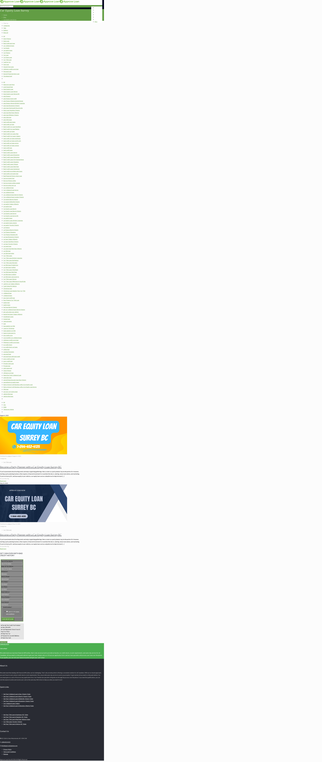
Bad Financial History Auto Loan (12, 176)
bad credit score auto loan (10, 173)
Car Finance (6, 53)
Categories (6, 25)
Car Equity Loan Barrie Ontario (12, 211)
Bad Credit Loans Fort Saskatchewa (13, 159)
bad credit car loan (8, 124)
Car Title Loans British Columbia (12, 258)
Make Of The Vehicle (7, 566)
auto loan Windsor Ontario (11, 115)
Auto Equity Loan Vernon (10, 91)
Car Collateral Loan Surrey (10, 190)
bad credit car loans (9, 131)
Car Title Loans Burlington (10, 260)
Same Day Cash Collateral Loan (12, 375)
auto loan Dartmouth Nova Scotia (13, 108)
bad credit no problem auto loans (12, 171)
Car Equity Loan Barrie (9, 209)
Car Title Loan (7, 60)
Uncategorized (7, 76)
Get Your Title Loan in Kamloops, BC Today (15, 714)
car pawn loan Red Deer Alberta (12, 248)
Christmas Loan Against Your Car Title (14, 291)
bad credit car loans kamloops (12, 138)
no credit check (7, 345)
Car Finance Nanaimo (9, 232)
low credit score (8, 335)
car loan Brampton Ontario (11, 237)
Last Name (4, 587)
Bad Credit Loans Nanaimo (11, 162)
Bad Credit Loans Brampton (11, 155)
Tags (4, 28)
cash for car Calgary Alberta (11, 284)
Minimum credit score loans (11, 342)
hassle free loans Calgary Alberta (12, 314)
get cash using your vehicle (11, 312)
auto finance (6, 96)
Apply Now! (4, 642)
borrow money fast (8, 178)
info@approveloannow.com (9, 746)
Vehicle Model (5, 576)
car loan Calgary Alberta (10, 239)
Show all (5, 32)
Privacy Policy (7, 749)
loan (4, 323)
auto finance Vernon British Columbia (14, 103)
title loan (5, 389)
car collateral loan (8, 187)
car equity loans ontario (10, 223)
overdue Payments (8, 352)
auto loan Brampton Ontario (11, 105)
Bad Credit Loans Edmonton (11, 157)
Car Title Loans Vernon (9, 279)
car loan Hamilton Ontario (10, 241)
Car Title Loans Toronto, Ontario (12, 721)
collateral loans (7, 295)
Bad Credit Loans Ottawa (10, 164)
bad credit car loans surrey (11, 143)
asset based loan (8, 87)
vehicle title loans (8, 396)
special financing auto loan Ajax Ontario (14, 380)
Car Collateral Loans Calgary (11, 703)
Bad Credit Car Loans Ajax (10, 134)
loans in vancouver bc (9, 333)
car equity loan (7, 206)
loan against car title (9, 326)
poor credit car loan (9, 359)
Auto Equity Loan (8, 89)
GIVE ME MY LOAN (7, 619)
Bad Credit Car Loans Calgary (11, 136)
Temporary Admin (8, 409)
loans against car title (9, 330)
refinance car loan (8, 373)
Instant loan (6, 319)
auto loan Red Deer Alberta (11, 112)
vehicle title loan (8, 394)
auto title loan (7, 117)
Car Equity (6, 48)
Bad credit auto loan (9, 43)
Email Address (5, 592)
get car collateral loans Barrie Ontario (14, 309)
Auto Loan (6, 41)
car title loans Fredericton (10, 265)
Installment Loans (8, 316)
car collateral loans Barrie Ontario (13, 195)
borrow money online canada (11, 183)
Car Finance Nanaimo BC (10, 234)
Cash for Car (7, 62)
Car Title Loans (7, 255)
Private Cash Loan (8, 363)
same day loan (7, 377)
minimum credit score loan (10, 69)
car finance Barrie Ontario (10, 230)
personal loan (7, 354)
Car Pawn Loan (7, 57)
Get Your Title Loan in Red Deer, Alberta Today (16, 719)
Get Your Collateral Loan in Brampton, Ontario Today (18, 701)
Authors (5, 30)
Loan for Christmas (8, 328)
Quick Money (7, 370)
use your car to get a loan (10, 391)
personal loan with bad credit (11, 356)
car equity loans (7, 50)
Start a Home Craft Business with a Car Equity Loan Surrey (20, 387)
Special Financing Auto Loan (11, 74)
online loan (6, 349)
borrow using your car (9, 185)
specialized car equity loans (11, 382)
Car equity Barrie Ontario (10, 199)
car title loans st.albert (9, 274)
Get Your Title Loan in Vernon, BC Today (14, 724)
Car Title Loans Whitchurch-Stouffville (14, 281)
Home (5, 15)
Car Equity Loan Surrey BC (10, 216)
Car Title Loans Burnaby (10, 262)
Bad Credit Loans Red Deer (11, 166)
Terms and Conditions (9, 752)
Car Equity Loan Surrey (9, 19)
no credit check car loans (10, 347)
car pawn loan (7, 246)
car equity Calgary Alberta (11, 204)
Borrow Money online (9, 180)
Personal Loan (7, 71)
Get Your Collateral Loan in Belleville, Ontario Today (18, 699)
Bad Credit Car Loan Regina (11, 129)
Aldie (4, 407)
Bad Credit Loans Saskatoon (11, 169)
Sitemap (5, 754)
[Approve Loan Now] (39, 3)
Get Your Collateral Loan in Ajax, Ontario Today (16, 694)
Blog (4, 17)
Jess (4, 404)
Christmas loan (7, 288)
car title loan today (8, 253)
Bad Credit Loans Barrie (10, 152)
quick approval (7, 368)
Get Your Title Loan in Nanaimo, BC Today (15, 717)
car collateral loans (8, 45)
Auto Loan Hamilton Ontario (11, 110)
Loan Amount (5, 602)
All (4, 36)
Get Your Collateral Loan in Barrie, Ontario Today (17, 696)
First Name (4, 581)
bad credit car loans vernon (11, 145)
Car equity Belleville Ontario (11, 202)
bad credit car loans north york (12, 141)
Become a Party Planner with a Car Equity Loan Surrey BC (31, 466)
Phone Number (6, 597)
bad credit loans (8, 150)
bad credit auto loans (9, 122)
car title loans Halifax (9, 267)
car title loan (6, 251)
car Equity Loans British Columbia (13, 220)
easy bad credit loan (9, 298)
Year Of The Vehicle (7, 561)
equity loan (6, 302)
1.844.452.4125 (4, 644)
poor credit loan (7, 361)
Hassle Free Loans (8, 67)
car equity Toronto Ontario (11, 225)
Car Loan (5, 55)
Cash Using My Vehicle (10, 286)
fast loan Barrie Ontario (10, 307)
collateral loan (7, 293)
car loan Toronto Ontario (10, 244)
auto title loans (7, 119)
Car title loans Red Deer (10, 272)
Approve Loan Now (9, 84)
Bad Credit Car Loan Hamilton (12, 127)
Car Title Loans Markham (10, 270)
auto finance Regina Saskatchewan (13, 101)
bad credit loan (7, 148)
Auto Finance (7, 38)
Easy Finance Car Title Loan (11, 300)
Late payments (7, 321)
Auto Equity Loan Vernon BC (11, 94)
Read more (3, 481)
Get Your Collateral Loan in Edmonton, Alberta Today (18, 706)
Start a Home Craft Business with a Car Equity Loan (18, 384)
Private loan (6, 366)
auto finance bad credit (10, 98)
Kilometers (4, 571)
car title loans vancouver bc (11, 277)
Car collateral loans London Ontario (13, 197)
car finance (6, 227)
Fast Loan (6, 64)
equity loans (6, 305)
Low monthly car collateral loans (12, 338)
